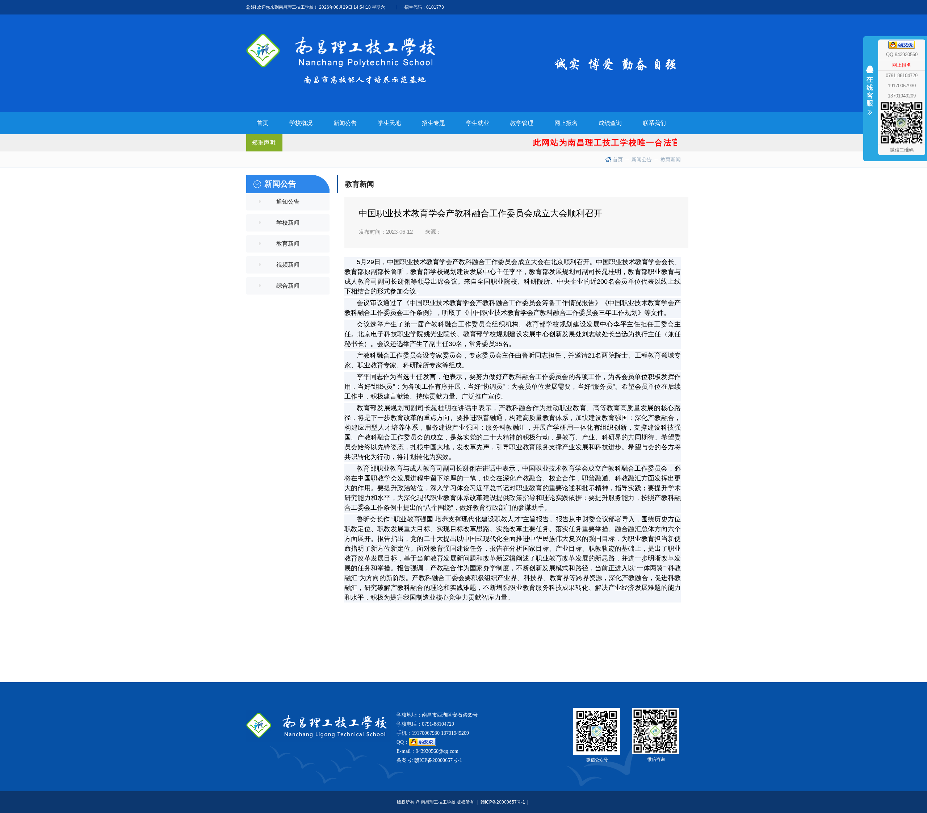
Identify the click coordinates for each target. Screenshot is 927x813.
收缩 (869, 104)
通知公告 (287, 202)
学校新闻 (287, 223)
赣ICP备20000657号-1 (438, 760)
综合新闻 (287, 286)
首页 (618, 159)
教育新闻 (667, 159)
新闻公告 (638, 159)
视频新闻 (287, 265)
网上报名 (901, 65)
